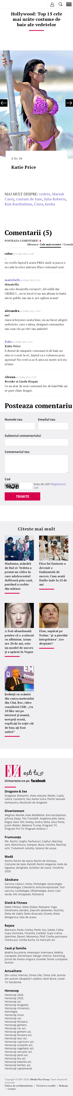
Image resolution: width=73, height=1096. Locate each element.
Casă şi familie (15, 948)
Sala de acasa (27, 917)
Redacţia (63, 1085)
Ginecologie (54, 884)
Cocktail (41, 933)
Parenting (59, 956)
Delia (47, 822)
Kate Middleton (35, 815)
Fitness (16, 907)
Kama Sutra (39, 799)
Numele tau (13, 419)
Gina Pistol (57, 822)
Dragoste (10, 795)
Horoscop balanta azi (18, 1061)
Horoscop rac (13, 1018)
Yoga (54, 907)
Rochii (14, 841)
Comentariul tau (17, 452)
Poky (8, 342)
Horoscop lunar (14, 1015)
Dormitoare (25, 956)
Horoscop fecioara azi (18, 1035)
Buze (41, 844)
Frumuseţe (13, 837)
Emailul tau (46, 419)
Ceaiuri (19, 884)
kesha (50, 203)
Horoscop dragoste (16, 1005)
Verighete (22, 867)
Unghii (23, 841)
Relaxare (44, 907)
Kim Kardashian (18, 203)
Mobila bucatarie (15, 952)
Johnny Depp (13, 818)
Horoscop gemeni (16, 1025)
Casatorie (19, 799)
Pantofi (31, 864)
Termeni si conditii (45, 1085)
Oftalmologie (38, 890)
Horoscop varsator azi (18, 1051)
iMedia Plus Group (39, 1079)
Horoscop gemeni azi (18, 1031)
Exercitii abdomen (41, 910)
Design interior (42, 956)
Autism (9, 962)
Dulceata (17, 933)
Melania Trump (31, 825)
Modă (9, 857)
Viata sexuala (38, 795)
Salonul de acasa (45, 848)
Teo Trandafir (30, 818)
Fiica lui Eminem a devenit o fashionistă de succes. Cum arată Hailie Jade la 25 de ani (53, 573)
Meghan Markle (14, 815)
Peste (37, 930)
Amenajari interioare (40, 952)
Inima (28, 884)
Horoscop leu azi (15, 1058)
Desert (21, 936)
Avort (51, 890)
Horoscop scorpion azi (18, 1045)
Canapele (10, 956)
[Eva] (11, 4)
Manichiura (18, 844)
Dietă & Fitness (16, 903)
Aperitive (10, 936)
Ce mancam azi (45, 940)
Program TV (49, 825)
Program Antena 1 (36, 828)
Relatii (51, 795)
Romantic (23, 795)
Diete (8, 907)
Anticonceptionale (47, 887)
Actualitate (13, 971)
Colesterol (28, 887)
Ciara (38, 203)
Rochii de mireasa (45, 861)
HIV (15, 894)
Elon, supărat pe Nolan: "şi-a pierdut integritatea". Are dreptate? (53, 637)
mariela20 (12, 280)
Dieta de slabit (14, 913)
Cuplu (60, 795)
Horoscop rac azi (15, 1028)
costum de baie (29, 198)
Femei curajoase (57, 959)
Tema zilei (49, 975)
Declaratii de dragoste (33, 802)
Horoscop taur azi (16, 1038)
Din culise (11, 975)
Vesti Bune (49, 978)
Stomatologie (13, 887)
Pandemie (15, 982)
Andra (38, 822)
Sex (28, 799)
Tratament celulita (22, 848)
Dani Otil (18, 822)
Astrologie (11, 1011)
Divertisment (14, 811)
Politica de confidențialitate (19, 1085)
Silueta (48, 913)
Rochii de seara (23, 861)
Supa (8, 933)
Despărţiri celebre (30, 978)
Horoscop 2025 (14, 998)
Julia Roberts (55, 198)
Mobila (58, 952)
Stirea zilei (35, 975)
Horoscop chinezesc (17, 1008)
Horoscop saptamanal (18, 1068)
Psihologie (40, 884)
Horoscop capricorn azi (19, 1041)
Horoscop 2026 (14, 995)
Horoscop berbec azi (17, 1065)
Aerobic (24, 910)
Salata (51, 930)
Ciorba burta (27, 940)
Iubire (8, 799)
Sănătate (11, 880)
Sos (44, 930)
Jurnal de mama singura (20, 959)
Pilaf (42, 936)
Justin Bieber (13, 825)
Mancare (10, 930)
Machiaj (57, 841)
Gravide (41, 959)
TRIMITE (22, 496)
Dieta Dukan (30, 907)
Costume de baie (15, 864)
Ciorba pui (11, 940)
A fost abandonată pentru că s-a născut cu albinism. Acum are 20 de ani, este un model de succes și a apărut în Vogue (19, 641)
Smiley (29, 822)
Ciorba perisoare (56, 936)
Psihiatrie (38, 894)
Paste (20, 930)
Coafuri (46, 841)
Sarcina (9, 884)
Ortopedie (24, 894)
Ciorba (29, 930)
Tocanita (29, 933)
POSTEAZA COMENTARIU (21, 240)
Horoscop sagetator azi (19, 1048)
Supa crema (54, 933)
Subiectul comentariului (23, 436)
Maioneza (32, 936)
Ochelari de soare (40, 867)
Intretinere (11, 910)
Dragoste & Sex (16, 791)
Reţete (9, 926)
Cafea (59, 930)
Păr (7, 841)
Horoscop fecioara (16, 1021)
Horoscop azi (13, 1001)
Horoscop (12, 991)
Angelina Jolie (48, 818)
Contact (12, 1088)
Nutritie (58, 910)
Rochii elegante (46, 864)
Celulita (50, 844)
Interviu (23, 975)
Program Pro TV (14, 828)
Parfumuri (34, 841)
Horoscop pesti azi (16, 1055)
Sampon (32, 844)
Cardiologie (22, 890)
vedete (44, 193)
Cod (7, 479)
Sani (7, 844)
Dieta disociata (33, 913)
